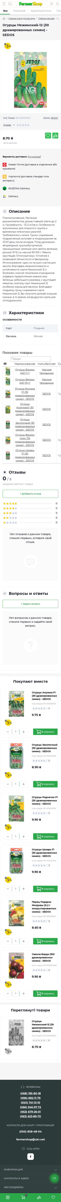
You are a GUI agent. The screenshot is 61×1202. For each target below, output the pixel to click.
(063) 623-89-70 (30, 1116)
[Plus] (23, 732)
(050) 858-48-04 (30, 1131)
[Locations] (51, 4)
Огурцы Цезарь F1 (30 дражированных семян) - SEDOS (44, 853)
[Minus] (8, 732)
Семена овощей (46, 18)
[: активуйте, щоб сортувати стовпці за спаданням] (8, 364)
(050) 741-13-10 (30, 1102)
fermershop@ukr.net (30, 1139)
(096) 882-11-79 (30, 1098)
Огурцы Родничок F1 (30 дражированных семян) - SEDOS (45, 800)
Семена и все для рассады (21, 18)
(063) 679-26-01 (30, 1111)
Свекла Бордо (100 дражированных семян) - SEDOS (43, 957)
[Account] (57, 4)
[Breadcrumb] (4, 18)
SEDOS (54, 118)
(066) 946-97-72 (30, 1107)
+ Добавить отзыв (30, 493)
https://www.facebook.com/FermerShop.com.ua (30, 1156)
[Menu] (4, 4)
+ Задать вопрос (30, 603)
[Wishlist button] (48, 135)
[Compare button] (55, 135)
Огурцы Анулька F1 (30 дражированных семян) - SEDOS (44, 696)
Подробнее (34, 157)
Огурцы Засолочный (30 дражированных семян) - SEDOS (44, 748)
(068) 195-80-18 (30, 1093)
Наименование (24, 363)
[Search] (10, 4)
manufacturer (47, 363)
